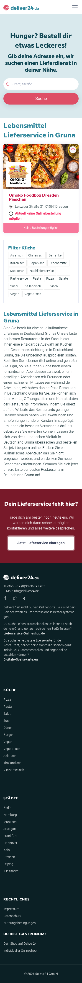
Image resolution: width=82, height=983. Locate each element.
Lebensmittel (58, 263)
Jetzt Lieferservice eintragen (41, 543)
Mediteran (17, 271)
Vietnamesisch (13, 770)
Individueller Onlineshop (20, 950)
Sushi (14, 286)
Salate (63, 278)
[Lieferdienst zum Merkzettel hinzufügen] (72, 149)
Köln (6, 850)
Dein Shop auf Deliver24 (20, 943)
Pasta (37, 278)
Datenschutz (12, 916)
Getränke (55, 255)
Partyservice (19, 278)
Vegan (14, 294)
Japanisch (37, 263)
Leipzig (8, 864)
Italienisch (17, 263)
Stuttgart (9, 829)
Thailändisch (32, 286)
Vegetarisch (32, 294)
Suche (41, 98)
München (10, 822)
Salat (7, 713)
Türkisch (52, 286)
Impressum (11, 909)
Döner (7, 727)
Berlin (7, 808)
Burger (8, 735)
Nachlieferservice (42, 271)
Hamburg (10, 815)
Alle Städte (10, 871)
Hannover (10, 843)
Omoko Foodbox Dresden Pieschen (34, 197)
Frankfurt (10, 836)
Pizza (50, 278)
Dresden (9, 857)
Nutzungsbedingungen (19, 923)
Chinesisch (36, 255)
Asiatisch (16, 255)
